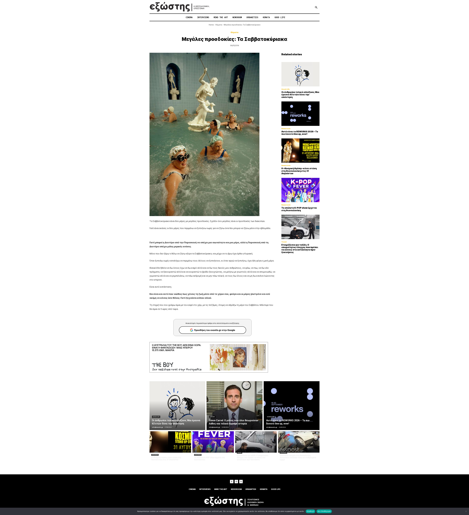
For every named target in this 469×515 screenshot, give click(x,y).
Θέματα (218, 25)
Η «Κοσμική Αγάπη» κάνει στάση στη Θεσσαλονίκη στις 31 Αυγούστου (299, 171)
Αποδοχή (310, 511)
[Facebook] (231, 481)
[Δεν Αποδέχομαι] (466, 511)
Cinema (212, 416)
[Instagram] (236, 481)
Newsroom (285, 128)
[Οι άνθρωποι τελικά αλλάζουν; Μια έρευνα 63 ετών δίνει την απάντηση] (300, 74)
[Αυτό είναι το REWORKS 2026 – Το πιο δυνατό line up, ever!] (300, 113)
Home (211, 25)
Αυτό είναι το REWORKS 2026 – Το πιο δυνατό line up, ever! (299, 132)
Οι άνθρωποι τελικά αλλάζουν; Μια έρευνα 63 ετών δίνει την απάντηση (300, 94)
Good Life (285, 89)
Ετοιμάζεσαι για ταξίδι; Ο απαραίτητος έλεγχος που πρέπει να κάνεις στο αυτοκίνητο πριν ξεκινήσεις (299, 249)
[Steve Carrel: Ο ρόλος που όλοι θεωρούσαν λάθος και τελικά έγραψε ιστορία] (234, 405)
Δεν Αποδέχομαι (324, 511)
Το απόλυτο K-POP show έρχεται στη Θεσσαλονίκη (299, 209)
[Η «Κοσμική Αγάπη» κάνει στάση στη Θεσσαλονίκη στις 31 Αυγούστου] (300, 150)
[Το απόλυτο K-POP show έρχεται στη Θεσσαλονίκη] (300, 190)
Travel (284, 242)
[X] (241, 481)
